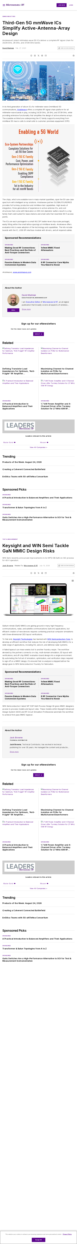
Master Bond (8, 442)
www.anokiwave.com (22, 272)
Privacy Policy (67, 1234)
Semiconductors (8, 16)
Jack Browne (7, 566)
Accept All (38, 1240)
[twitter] (38, 56)
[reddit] (42, 56)
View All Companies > (38, 447)
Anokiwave (22, 110)
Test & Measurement (10, 539)
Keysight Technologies (22, 639)
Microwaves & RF (50, 302)
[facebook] (31, 56)
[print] (74, 56)
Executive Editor (33, 302)
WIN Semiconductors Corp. (59, 639)
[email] (46, 56)
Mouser (43, 442)
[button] (3, 5)
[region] (38, 1237)
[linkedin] (35, 56)
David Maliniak (8, 48)
